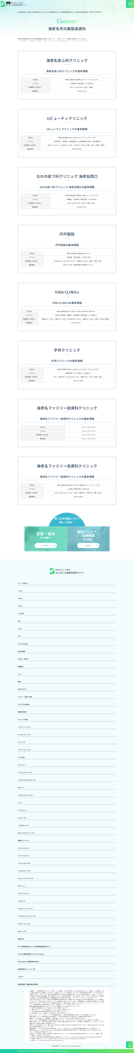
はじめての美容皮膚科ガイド (16, 4)
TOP (129, 1046)
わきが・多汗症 (23, 659)
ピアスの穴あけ (23, 644)
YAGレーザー (22, 931)
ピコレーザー (22, 818)
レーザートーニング (24, 727)
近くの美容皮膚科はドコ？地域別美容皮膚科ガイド (34, 946)
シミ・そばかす (23, 583)
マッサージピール (23, 856)
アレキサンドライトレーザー (27, 916)
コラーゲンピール (23, 893)
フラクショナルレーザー (26, 795)
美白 (19, 682)
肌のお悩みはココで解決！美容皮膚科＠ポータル (43, 1051)
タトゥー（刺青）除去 (25, 697)
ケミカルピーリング (24, 871)
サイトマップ (112, 1051)
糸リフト (21, 788)
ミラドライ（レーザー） (26, 909)
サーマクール (22, 810)
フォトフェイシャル (24, 750)
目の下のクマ (22, 689)
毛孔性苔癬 (21, 651)
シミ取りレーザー (23, 825)
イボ (19, 636)
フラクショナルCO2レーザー (27, 780)
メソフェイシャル (23, 848)
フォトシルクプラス (24, 863)
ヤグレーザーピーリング (26, 878)
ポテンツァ (21, 886)
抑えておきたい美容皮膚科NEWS (28, 962)
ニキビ (20, 606)
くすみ (20, 591)
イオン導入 (21, 757)
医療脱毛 (21, 667)
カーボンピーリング (24, 735)
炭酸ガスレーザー (23, 840)
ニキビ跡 (21, 613)
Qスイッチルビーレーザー (26, 833)
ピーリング (21, 742)
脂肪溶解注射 (22, 712)
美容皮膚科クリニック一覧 (26, 969)
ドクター (21, 977)
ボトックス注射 (23, 719)
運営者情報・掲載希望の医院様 (28, 984)
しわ (19, 674)
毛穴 (19, 621)
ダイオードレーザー (24, 924)
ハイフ (20, 803)
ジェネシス (21, 901)
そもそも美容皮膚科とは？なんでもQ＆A (31, 954)
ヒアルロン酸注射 (23, 704)
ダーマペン (21, 765)
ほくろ (20, 629)
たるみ (20, 598)
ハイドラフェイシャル (25, 772)
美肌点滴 (21, 939)
